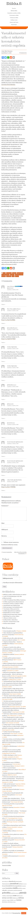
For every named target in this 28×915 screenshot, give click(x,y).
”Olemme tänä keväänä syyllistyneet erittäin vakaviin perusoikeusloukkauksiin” (13, 696)
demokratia (12, 881)
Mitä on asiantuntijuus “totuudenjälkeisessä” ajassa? (10, 768)
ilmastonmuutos (6, 884)
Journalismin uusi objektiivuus (11, 605)
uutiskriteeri (4, 900)
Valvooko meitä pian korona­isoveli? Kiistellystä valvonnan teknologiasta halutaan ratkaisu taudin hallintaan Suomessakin (12, 703)
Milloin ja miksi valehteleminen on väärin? (14, 594)
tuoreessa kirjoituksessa (8, 85)
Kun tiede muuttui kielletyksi (11, 789)
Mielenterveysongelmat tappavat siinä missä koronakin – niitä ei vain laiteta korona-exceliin (13, 674)
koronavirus (24, 886)
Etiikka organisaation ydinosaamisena (13, 602)
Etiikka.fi (14, 3)
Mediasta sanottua (8, 807)
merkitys (20, 888)
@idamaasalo (10, 404)
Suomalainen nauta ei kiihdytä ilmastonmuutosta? (11, 763)
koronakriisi (9, 886)
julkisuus (21, 884)
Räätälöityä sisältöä (8, 654)
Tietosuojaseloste (16, 913)
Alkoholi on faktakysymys (10, 746)
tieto (10, 898)
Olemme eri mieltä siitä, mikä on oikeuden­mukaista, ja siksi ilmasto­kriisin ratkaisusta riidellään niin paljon (13, 649)
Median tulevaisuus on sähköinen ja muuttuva (12, 774)
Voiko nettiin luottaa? (9, 784)
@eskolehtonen (11, 423)
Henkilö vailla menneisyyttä (10, 856)
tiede (8, 898)
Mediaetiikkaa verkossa (9, 831)
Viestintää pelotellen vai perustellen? (13, 804)
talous (18, 896)
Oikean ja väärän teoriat (9, 618)
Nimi (2, 523)
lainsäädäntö (9, 888)
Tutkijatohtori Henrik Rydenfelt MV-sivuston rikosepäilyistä (12, 794)
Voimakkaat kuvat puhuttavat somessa (13, 834)
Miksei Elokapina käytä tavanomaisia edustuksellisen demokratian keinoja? (12, 664)
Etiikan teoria (14, 20)
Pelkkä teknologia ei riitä (10, 755)
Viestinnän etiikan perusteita (11, 609)
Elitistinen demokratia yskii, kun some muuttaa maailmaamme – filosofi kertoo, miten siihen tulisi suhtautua (13, 778)
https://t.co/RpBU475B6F (8, 339)
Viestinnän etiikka (14, 15)
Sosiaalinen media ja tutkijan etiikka (13, 603)
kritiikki (3, 888)
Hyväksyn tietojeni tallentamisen (12, 583)
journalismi (14, 883)
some (13, 276)
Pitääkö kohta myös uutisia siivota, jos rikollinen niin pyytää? (13, 839)
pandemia (16, 890)
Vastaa (3, 304)
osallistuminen (10, 890)
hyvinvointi (8, 273)
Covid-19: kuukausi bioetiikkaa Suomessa (14, 600)
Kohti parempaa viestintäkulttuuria (12, 607)
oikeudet (12, 274)
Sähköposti (4, 530)
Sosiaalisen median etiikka (14, 13)
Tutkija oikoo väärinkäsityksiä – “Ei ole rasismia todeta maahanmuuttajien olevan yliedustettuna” (13, 800)
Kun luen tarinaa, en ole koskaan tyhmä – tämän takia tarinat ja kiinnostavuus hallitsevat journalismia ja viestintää (13, 741)
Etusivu (14, 8)
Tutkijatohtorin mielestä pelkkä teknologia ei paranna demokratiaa (11, 750)
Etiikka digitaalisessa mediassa (11, 611)
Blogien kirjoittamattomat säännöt (12, 614)
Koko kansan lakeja (8, 766)
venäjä (15, 900)
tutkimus (21, 898)
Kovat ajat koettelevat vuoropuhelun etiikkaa (12, 821)
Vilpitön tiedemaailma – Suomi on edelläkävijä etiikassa (12, 643)
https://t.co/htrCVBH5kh (8, 487)
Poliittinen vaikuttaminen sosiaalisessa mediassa (13, 714)
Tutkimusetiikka (14, 17)
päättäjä (3, 276)
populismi (13, 893)
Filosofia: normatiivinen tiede (11, 622)
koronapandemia (5, 274)
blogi (6, 881)
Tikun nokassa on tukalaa (10, 735)
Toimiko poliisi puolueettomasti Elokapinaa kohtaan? (11, 659)
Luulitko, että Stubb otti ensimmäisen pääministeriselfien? (13, 851)
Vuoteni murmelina (7, 552)
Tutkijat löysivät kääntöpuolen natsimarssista (11, 732)
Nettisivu (4, 536)
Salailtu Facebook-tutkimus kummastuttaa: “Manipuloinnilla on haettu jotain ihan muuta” (13, 845)
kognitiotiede (20, 273)
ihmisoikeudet (19, 881)
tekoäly (21, 895)
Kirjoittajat (14, 24)
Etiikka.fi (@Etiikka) (12, 347)
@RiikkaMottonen (11, 385)
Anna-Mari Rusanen (6, 51)
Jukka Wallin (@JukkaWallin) (14, 480)
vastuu (11, 900)
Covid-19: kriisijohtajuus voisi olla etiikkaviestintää (12, 597)
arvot (4, 273)
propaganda (17, 893)
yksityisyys (10, 902)
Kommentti (5, 506)
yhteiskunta (5, 902)
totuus (14, 898)
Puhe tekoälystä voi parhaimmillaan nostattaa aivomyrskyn (12, 634)
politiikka (9, 276)
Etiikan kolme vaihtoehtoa (10, 620)
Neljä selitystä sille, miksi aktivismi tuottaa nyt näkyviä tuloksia (12, 639)
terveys (16, 276)
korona (4, 886)
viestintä (18, 900)
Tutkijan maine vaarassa (9, 759)
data (8, 881)
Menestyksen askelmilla (9, 786)
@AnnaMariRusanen (12, 328)
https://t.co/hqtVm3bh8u (8, 320)
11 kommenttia (23, 53)
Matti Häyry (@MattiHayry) (13, 309)
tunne (17, 898)
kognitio (14, 273)
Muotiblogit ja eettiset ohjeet (11, 616)
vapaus (8, 900)
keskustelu (25, 884)
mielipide (24, 888)
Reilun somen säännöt (9, 623)
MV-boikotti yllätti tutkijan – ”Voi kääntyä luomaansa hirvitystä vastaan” (14, 812)
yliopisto (14, 902)
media (15, 888)
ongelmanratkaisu (19, 274)
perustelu (20, 890)
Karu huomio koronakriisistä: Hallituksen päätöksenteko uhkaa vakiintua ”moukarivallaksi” (14, 710)
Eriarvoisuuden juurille (9, 631)
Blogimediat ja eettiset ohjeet (11, 613)
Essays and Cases (14, 22)
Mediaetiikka (14, 11)
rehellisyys (4, 895)
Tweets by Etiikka (6, 865)
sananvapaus (9, 896)
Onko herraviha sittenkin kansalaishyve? (20, 552)
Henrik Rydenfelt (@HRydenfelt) (15, 442)
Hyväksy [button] (23, 913)
